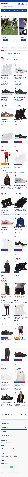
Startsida (2, 13)
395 (22, 414)
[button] (25, 32)
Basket (24, 47)
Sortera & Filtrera (13, 53)
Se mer (5, 39)
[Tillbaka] (2, 48)
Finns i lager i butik (9, 59)
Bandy (19, 47)
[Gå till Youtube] (7, 448)
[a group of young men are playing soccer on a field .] (9, 26)
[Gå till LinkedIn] (14, 448)
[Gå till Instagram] (3, 448)
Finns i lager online (9, 57)
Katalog (7, 13)
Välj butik (15, 59)
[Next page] (25, 414)
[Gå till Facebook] (10, 448)
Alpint (6, 47)
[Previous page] (2, 414)
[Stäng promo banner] (25, 11)
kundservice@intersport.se (7, 442)
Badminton (13, 47)
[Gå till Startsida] (5, 3)
